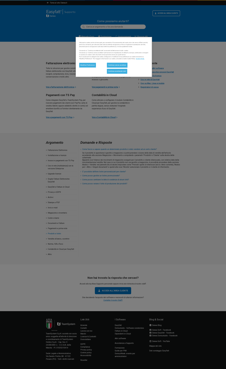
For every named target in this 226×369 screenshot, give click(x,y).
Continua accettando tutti (117, 71)
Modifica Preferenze (87, 65)
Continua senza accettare (117, 65)
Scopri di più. (140, 58)
